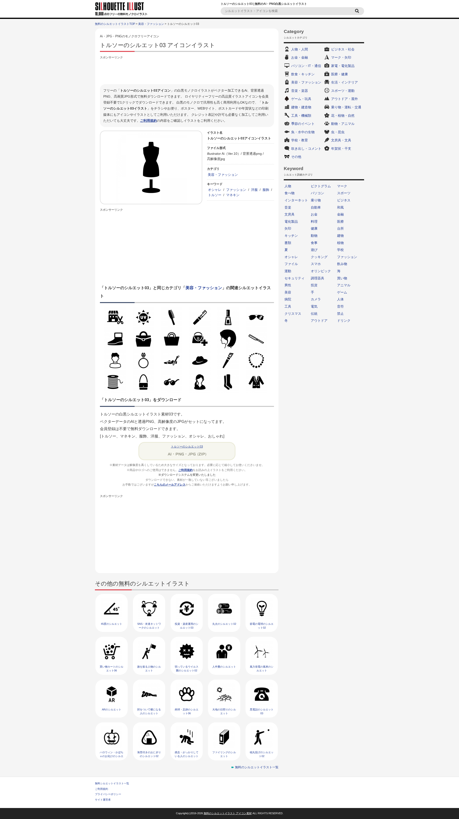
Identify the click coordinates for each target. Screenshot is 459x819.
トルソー (214, 195)
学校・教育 (299, 140)
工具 (287, 306)
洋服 (254, 190)
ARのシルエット (111, 709)
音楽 (287, 207)
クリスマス (292, 313)
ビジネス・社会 (343, 49)
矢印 (287, 228)
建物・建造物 (301, 107)
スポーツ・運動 (343, 91)
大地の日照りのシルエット (224, 711)
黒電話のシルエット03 (261, 711)
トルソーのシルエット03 (187, 446)
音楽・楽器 (299, 91)
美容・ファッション (151, 24)
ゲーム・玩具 (301, 99)
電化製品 (291, 221)
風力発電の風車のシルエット (261, 668)
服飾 (265, 190)
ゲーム (342, 292)
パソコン (317, 193)
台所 (340, 228)
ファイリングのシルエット (224, 754)
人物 (287, 186)
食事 (314, 243)
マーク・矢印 (341, 57)
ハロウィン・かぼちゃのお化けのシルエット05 (111, 756)
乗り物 (316, 200)
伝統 (314, 313)
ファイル (291, 264)
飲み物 (342, 264)
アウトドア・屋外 (344, 99)
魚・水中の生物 (303, 132)
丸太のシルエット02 (224, 623)
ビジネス (343, 200)
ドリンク (343, 320)
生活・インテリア (344, 82)
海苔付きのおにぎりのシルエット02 (149, 754)
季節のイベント (303, 124)
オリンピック (321, 271)
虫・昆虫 (337, 132)
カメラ (316, 299)
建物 (340, 236)
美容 (287, 292)
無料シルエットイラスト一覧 (112, 783)
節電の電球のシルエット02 (261, 625)
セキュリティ (294, 278)
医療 (340, 221)
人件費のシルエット (224, 666)
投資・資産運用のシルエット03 (186, 625)
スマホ (316, 264)
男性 (287, 285)
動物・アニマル (343, 124)
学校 (340, 250)
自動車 (316, 207)
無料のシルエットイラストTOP (115, 24)
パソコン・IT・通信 (306, 66)
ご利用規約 (148, 120)
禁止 (340, 313)
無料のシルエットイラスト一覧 (257, 767)
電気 (314, 306)
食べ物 (289, 193)
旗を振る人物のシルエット (149, 668)
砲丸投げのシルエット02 (261, 754)
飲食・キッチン (303, 74)
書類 (287, 243)
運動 (287, 271)
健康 (314, 228)
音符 (340, 306)
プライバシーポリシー (108, 794)
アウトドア (319, 320)
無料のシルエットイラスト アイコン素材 (228, 813)
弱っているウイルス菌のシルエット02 (186, 668)
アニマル (343, 285)
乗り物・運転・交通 (346, 107)
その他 (296, 157)
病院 (287, 299)
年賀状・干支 (341, 148)
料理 (314, 221)
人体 (340, 299)
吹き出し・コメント (306, 148)
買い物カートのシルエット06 (111, 668)
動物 (314, 236)
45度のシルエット (111, 623)
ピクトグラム (321, 186)
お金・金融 (299, 57)
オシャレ (214, 190)
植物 (340, 243)
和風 (340, 207)
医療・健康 (339, 74)
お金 (314, 214)
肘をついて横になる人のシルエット (149, 711)
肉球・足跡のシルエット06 (186, 711)
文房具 (289, 214)
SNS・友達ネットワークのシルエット (149, 625)
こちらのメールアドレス (170, 484)
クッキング (319, 257)
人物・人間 (299, 49)
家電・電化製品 (343, 66)
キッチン (291, 236)
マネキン (233, 195)
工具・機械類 (301, 115)
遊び (314, 250)
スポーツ (343, 193)
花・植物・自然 (343, 115)
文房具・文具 (341, 140)
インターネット (296, 200)
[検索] (357, 11)
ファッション (236, 190)
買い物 (342, 278)
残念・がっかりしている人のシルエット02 (186, 756)
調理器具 (317, 278)
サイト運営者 (103, 799)
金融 (340, 214)
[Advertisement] (187, 71)
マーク (342, 186)
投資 (314, 285)
